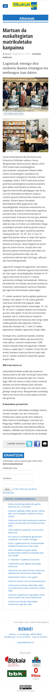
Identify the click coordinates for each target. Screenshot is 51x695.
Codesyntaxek (22, 691)
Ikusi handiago (9, 113)
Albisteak (26, 18)
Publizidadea (42, 622)
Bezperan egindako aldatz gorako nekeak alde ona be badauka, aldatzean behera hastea (26, 514)
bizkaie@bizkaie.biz (25, 642)
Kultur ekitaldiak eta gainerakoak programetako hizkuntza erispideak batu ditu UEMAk (26, 553)
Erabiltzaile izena (10, 468)
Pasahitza (7, 478)
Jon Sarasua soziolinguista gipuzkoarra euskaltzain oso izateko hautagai (25, 538)
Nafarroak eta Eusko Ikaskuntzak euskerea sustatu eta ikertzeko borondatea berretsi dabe (27, 523)
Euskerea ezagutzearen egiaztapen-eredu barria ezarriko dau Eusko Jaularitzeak (26, 596)
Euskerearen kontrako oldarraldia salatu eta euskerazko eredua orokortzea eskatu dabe (26, 588)
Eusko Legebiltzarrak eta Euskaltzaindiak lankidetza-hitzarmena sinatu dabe (26, 544)
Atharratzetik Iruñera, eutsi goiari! (23, 577)
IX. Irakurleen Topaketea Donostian (23, 559)
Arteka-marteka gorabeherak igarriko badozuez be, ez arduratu (24, 505)
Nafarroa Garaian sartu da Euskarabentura (27, 581)
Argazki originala (18, 113)
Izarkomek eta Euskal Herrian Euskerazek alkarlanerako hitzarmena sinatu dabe (26, 571)
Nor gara (19, 622)
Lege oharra (30, 622)
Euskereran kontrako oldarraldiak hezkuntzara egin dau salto (22, 603)
